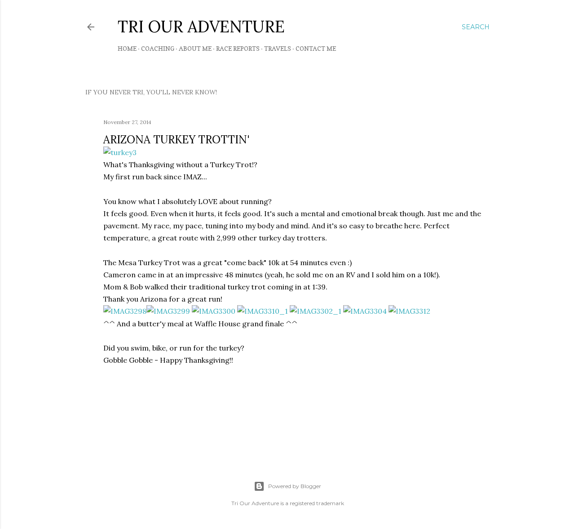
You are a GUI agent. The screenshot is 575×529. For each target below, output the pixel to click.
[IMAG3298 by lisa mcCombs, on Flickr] (124, 311)
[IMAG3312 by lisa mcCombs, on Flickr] (409, 311)
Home (127, 48)
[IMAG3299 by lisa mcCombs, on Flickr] (168, 311)
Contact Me (316, 48)
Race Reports (238, 48)
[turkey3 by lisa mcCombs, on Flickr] (120, 152)
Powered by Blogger (294, 486)
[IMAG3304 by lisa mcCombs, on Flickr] (365, 311)
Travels (277, 48)
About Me (195, 48)
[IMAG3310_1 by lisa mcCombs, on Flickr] (262, 311)
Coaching (157, 48)
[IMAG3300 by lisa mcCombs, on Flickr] (213, 311)
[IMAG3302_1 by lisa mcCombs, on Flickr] (315, 311)
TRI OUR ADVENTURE (201, 26)
